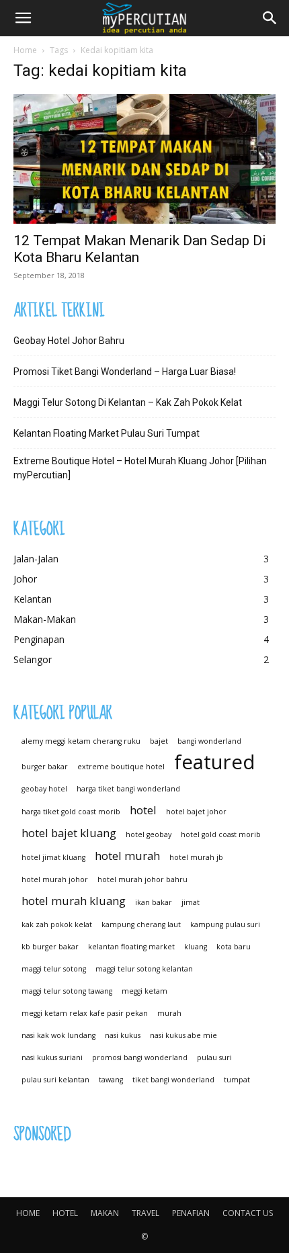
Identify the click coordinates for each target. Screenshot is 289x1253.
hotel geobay (148, 834)
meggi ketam (144, 991)
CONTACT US (247, 1213)
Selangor (32, 659)
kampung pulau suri (225, 924)
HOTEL (65, 1213)
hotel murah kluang (74, 901)
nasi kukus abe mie (183, 1035)
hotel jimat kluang (53, 857)
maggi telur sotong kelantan (144, 969)
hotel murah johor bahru (142, 879)
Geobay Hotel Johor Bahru (68, 340)
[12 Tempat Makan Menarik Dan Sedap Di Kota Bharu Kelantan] (144, 159)
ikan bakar (153, 902)
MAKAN (105, 1213)
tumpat (237, 1079)
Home (25, 50)
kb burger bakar (50, 946)
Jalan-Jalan (35, 558)
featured (214, 762)
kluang (195, 946)
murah (169, 1013)
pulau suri (214, 1057)
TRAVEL (145, 1213)
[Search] (270, 18)
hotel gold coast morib (221, 834)
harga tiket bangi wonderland (128, 788)
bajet (159, 741)
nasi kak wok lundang (58, 1035)
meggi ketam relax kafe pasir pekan (85, 1013)
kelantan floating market (131, 946)
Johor (25, 578)
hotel (143, 810)
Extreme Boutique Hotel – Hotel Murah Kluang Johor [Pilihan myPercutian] (140, 468)
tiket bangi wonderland (173, 1079)
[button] (22, 18)
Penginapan (39, 639)
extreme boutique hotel (121, 766)
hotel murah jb (196, 857)
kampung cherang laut (141, 924)
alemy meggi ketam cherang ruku (81, 741)
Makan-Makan (44, 619)
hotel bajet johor (196, 811)
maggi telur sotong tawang (67, 991)
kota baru (233, 946)
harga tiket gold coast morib (71, 811)
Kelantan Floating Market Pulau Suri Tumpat (106, 433)
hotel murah (127, 856)
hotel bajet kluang (69, 833)
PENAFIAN (191, 1213)
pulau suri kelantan (55, 1079)
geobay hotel (44, 788)
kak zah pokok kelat (57, 924)
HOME (28, 1213)
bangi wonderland (209, 741)
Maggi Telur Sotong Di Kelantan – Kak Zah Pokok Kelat (127, 402)
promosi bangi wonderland (140, 1057)
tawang (111, 1079)
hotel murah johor (55, 879)
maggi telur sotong (54, 969)
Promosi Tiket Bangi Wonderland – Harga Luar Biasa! (124, 371)
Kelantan (32, 599)
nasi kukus (122, 1035)
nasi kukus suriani (52, 1057)
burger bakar (45, 766)
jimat (190, 902)
